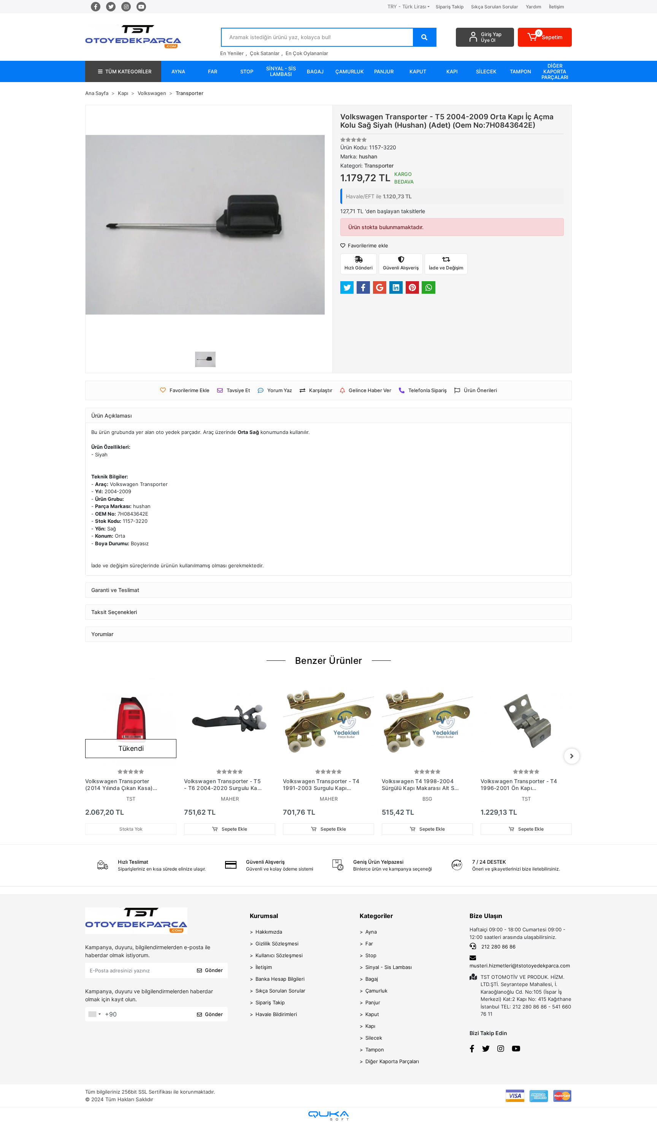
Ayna (371, 932)
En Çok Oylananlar (307, 53)
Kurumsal (264, 916)
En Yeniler (232, 53)
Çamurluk (376, 991)
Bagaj (371, 979)
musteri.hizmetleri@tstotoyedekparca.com (520, 966)
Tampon (374, 1049)
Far (369, 943)
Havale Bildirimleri (276, 1014)
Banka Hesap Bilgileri (280, 979)
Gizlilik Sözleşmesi (277, 943)
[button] (545, 37)
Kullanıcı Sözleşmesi (279, 955)
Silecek (373, 1038)
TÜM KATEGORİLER (128, 71)
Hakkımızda (269, 932)
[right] (572, 756)
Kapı (370, 1026)
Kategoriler (376, 916)
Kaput (372, 1014)
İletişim (556, 6)
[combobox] (94, 1014)
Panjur (372, 1002)
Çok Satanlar (264, 53)
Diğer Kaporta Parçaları (392, 1061)
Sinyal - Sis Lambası (388, 967)
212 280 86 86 (498, 947)
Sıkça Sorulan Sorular (494, 6)
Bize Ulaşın (486, 916)
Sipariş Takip (449, 6)
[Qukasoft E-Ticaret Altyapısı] (328, 1116)
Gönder (214, 970)
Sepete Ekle (234, 829)
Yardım (533, 6)
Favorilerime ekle (367, 245)
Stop (370, 955)
